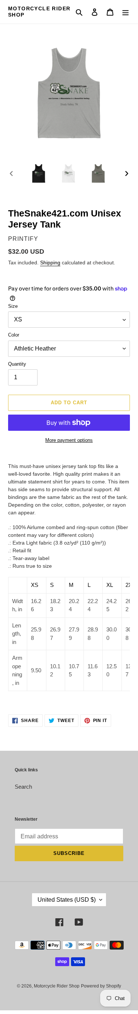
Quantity (17, 364)
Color (13, 335)
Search (23, 787)
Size (13, 306)
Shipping (50, 262)
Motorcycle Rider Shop (39, 12)
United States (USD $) (67, 900)
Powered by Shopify (101, 986)
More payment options (69, 440)
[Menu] (125, 12)
